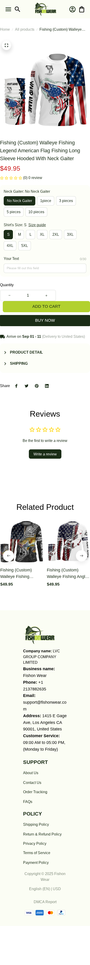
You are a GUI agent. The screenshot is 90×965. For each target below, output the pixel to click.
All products (24, 29)
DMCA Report (45, 902)
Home (5, 29)
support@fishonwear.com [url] (44, 705)
